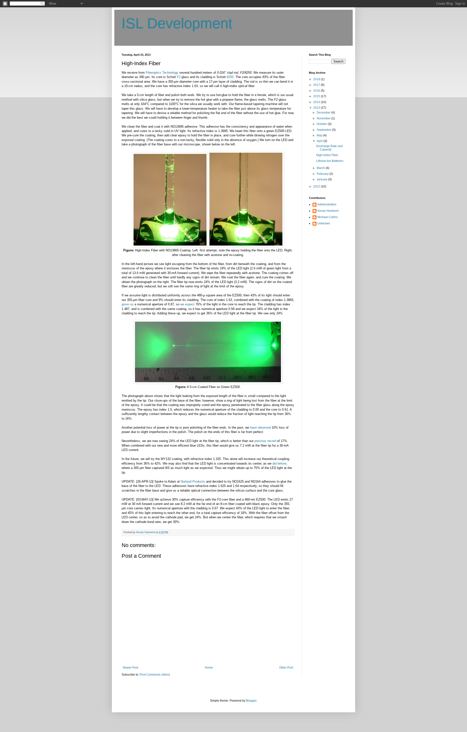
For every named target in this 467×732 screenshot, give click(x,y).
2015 (317, 96)
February (323, 174)
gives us (128, 304)
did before (279, 463)
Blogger (251, 700)
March (321, 168)
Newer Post (130, 667)
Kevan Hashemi (328, 210)
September (324, 130)
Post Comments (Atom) (155, 674)
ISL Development (177, 23)
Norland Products (193, 481)
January (322, 179)
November (324, 118)
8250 (230, 77)
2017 (317, 85)
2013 (317, 107)
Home (209, 667)
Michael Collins (327, 217)
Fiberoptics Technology (162, 72)
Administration (326, 204)
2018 (317, 79)
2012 (317, 186)
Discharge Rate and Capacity (329, 147)
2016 (317, 90)
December (324, 112)
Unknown (323, 223)
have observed (260, 427)
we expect (187, 304)
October (322, 124)
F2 (178, 77)
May (320, 135)
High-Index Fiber (327, 155)
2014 (317, 102)
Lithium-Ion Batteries (329, 161)
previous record (265, 441)
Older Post (286, 667)
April (320, 141)
